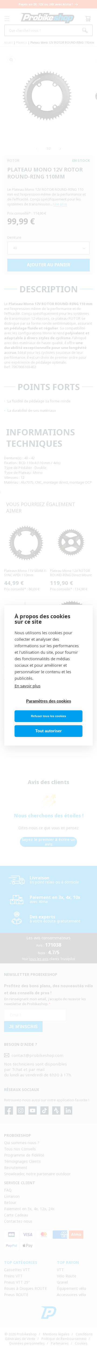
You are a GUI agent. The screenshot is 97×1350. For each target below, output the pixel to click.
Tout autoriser (48, 731)
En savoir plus (27, 685)
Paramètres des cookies (48, 701)
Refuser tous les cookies (48, 716)
